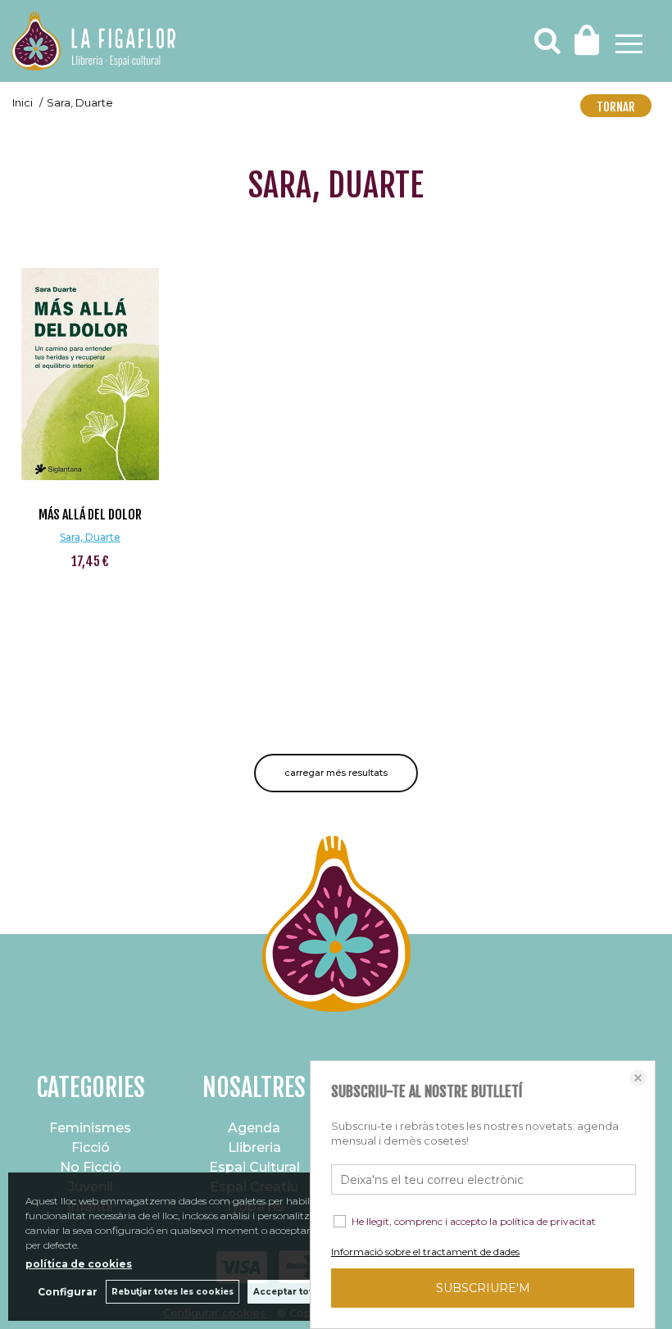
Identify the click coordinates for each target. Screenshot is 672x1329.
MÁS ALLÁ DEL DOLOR (90, 514)
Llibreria (254, 1147)
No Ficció (90, 1167)
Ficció (90, 1147)
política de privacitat (548, 1221)
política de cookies (78, 1264)
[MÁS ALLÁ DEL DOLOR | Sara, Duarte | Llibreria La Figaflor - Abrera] (90, 361)
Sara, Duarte (90, 537)
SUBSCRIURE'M (483, 1288)
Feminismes (90, 1128)
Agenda (254, 1128)
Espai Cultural (254, 1167)
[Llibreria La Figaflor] (93, 43)
